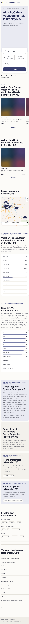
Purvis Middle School (6, 588)
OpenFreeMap (5, 222)
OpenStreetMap (6, 224)
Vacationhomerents (12, 3)
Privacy (2, 621)
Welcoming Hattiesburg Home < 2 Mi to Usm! (12, 119)
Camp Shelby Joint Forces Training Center (11, 600)
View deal (13, 127)
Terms (7, 621)
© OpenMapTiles (12, 222)
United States (10, 8)
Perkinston (3, 566)
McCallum (3, 604)
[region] (15, 211)
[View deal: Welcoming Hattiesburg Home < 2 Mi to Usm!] (13, 107)
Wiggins (3, 573)
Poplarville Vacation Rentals (8, 562)
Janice (2, 596)
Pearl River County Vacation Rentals (10, 558)
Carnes (3, 592)
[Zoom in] (27, 198)
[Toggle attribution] (27, 222)
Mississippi (16, 8)
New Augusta (4, 607)
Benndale (3, 577)
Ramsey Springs (5, 585)
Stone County (4, 569)
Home (4, 8)
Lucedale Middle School (7, 581)
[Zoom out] (27, 201)
